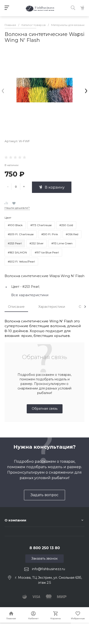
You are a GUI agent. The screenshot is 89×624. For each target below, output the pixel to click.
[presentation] (3, 90)
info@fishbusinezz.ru (48, 569)
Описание (16, 307)
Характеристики (51, 307)
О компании (15, 520)
